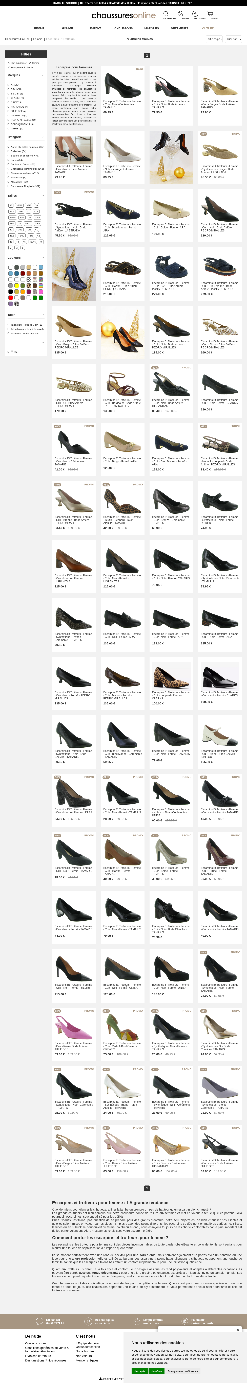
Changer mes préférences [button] (183, 1371)
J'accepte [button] (139, 1371)
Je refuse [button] (156, 1371)
